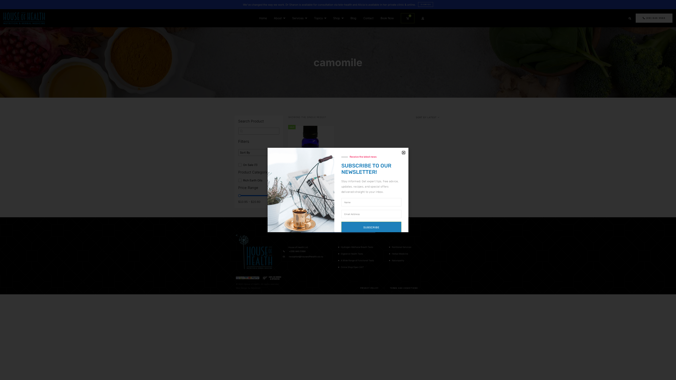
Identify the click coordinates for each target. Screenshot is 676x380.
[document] (338, 190)
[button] (403, 152)
